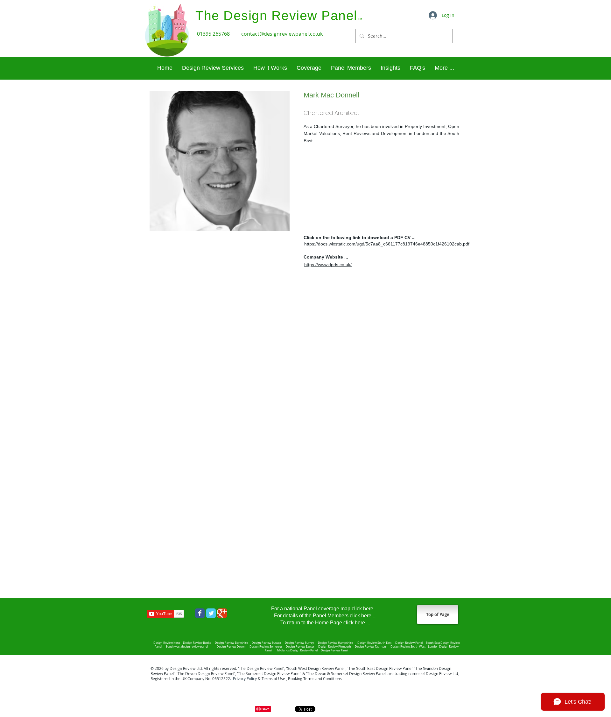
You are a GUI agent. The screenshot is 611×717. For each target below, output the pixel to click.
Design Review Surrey (300, 643)
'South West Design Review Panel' (316, 668)
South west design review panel (187, 647)
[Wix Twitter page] (211, 613)
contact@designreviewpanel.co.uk (282, 33)
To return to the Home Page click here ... (325, 622)
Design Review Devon (232, 647)
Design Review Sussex (266, 643)
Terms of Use (273, 678)
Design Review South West (408, 647)
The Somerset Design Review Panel (269, 673)
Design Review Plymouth (334, 647)
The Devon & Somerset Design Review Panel (346, 673)
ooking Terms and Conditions (316, 678)
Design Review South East (374, 643)
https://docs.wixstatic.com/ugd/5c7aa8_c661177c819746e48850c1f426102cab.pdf (386, 243)
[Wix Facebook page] (200, 613)
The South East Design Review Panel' (380, 668)
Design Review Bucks (197, 643)
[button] (444, 68)
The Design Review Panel (261, 668)
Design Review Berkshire (232, 643)
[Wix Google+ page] (222, 613)
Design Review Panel (334, 650)
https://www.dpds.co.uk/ (328, 264)
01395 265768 (214, 33)
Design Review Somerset (265, 647)
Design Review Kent (166, 643)
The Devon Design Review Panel (206, 673)
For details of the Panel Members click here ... (325, 615)
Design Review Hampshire (335, 643)
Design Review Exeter (300, 647)
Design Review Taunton (371, 647)
